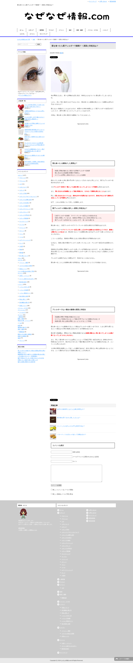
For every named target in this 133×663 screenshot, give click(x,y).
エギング (31, 30)
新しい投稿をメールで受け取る (63, 494)
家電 (19, 325)
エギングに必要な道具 (25, 199)
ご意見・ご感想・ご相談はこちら (27, 530)
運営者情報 (21, 528)
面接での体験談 (22, 336)
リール (21, 237)
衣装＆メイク (23, 269)
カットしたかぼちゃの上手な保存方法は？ (71, 426)
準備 (20, 249)
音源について (23, 305)
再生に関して (23, 299)
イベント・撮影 (23, 262)
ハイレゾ (105, 30)
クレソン (21, 340)
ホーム (21, 30)
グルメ (20, 258)
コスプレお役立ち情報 (25, 265)
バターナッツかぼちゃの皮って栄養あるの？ (71, 434)
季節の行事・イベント (24, 320)
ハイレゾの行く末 (24, 287)
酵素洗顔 (21, 332)
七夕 (20, 323)
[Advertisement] (83, 139)
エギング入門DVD (24, 215)
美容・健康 (79, 30)
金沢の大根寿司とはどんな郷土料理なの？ (71, 409)
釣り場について (23, 255)
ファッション (21, 310)
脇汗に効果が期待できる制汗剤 (26, 362)
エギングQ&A (23, 193)
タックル (21, 224)
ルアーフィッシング (25, 240)
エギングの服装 (23, 206)
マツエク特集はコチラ (25, 95)
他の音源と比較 (23, 296)
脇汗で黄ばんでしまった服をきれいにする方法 (31, 358)
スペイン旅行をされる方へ (26, 279)
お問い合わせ (92, 510)
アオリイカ (22, 178)
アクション (22, 181)
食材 (70, 30)
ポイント (21, 231)
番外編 (21, 252)
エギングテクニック (25, 209)
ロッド (21, 243)
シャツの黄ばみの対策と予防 (26, 271)
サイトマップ (43, 34)
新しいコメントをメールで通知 (63, 490)
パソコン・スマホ (93, 30)
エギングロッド (23, 212)
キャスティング (23, 221)
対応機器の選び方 (24, 302)
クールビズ (22, 312)
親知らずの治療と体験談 (24, 334)
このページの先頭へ (124, 659)
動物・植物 (21, 318)
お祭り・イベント (24, 275)
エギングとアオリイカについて (28, 196)
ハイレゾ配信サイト (25, 293)
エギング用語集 (23, 218)
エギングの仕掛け (24, 203)
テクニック (22, 227)
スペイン (32, 34)
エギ (20, 184)
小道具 (21, 246)
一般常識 (41, 30)
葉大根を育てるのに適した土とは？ (68, 417)
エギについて (23, 187)
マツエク (51, 30)
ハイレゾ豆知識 (23, 290)
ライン (21, 234)
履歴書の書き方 (22, 327)
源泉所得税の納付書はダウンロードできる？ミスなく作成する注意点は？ (34, 131)
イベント (61, 30)
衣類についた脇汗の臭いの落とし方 (28, 360)
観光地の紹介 (23, 282)
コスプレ (22, 34)
